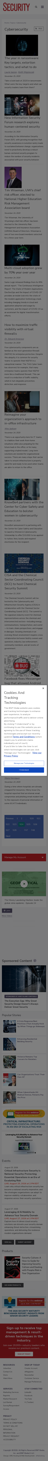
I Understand (24, 770)
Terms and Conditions (23, 736)
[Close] (43, 688)
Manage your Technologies (24, 763)
